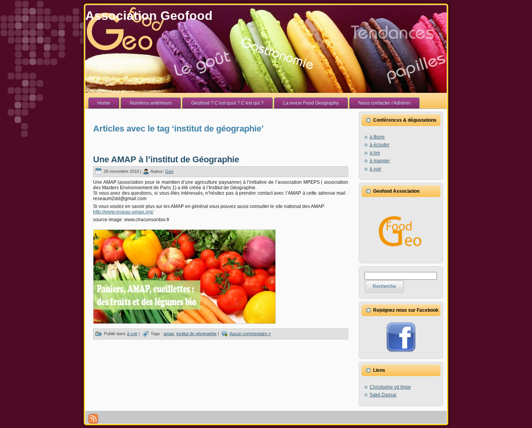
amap (169, 333)
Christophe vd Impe (390, 387)
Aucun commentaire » (250, 333)
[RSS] (93, 419)
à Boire (377, 137)
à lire (375, 153)
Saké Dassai (383, 395)
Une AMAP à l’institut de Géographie (166, 159)
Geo (169, 171)
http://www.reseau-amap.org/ (123, 212)
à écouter (379, 144)
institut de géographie (196, 333)
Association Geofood (149, 16)
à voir (132, 333)
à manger (380, 160)
